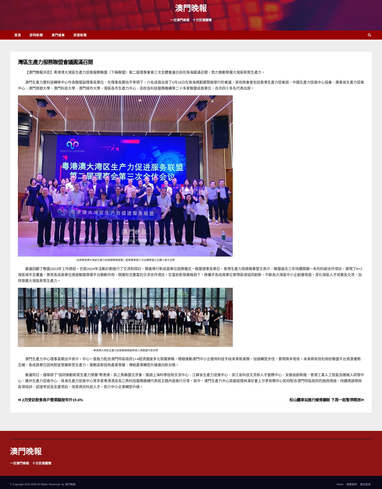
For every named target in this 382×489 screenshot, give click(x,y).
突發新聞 (80, 35)
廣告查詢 (365, 484)
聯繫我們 (352, 484)
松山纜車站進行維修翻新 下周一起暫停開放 (325, 400)
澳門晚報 (191, 7)
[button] (369, 35)
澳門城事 (58, 35)
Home (340, 484)
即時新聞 (36, 35)
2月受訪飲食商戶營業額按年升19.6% (52, 400)
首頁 (17, 35)
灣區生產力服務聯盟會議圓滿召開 (55, 62)
